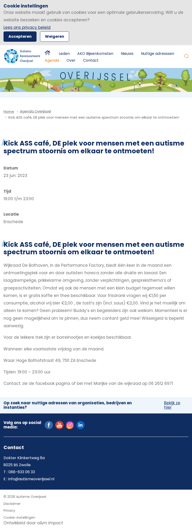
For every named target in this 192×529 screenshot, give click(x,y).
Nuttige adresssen (157, 53)
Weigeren (54, 36)
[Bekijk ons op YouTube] (59, 425)
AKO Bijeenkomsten (95, 53)
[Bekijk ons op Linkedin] (80, 425)
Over (71, 60)
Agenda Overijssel (35, 111)
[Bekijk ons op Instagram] (70, 425)
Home (48, 53)
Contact (91, 60)
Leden (64, 53)
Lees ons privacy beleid (27, 27)
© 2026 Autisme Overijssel (25, 496)
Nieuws (127, 53)
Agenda (52, 60)
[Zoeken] (186, 56)
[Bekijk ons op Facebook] (49, 425)
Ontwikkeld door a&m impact (33, 523)
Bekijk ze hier (172, 405)
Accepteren (20, 36)
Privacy (9, 510)
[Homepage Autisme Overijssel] (22, 56)
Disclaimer (12, 503)
